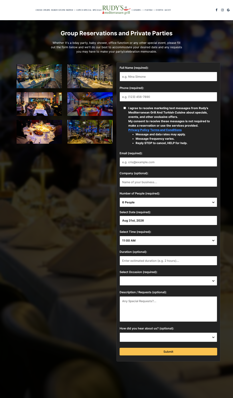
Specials (97, 10)
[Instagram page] (222, 10)
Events (159, 10)
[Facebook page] (217, 10)
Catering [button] (137, 10)
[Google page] (228, 10)
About (167, 10)
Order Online (42, 10)
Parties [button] (149, 10)
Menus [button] (70, 10)
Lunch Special (84, 10)
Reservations (58, 10)
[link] (116, 10)
